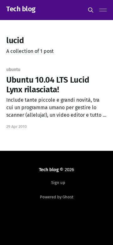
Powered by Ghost (56, 197)
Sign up (58, 182)
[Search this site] (91, 10)
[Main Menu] (103, 10)
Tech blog (20, 9)
